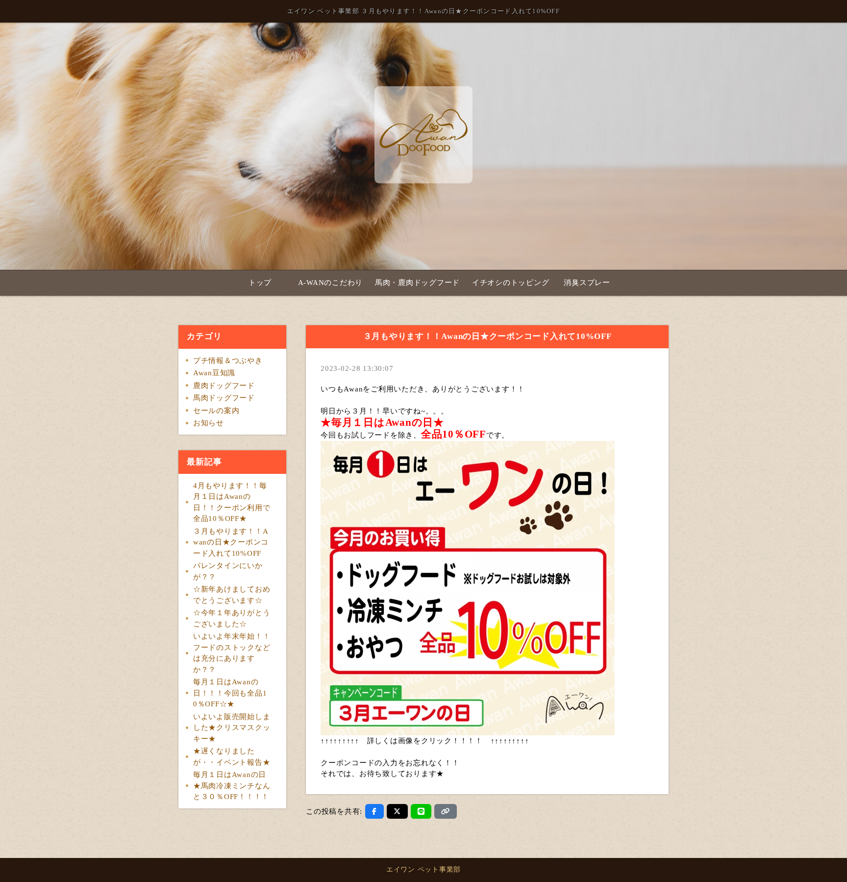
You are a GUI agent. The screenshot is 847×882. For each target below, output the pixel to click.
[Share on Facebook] (374, 811)
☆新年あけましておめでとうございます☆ (232, 594)
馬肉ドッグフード (224, 398)
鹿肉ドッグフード (224, 385)
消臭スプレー (587, 282)
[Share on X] (397, 811)
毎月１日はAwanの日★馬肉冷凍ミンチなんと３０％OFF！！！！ (232, 786)
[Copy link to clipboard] (445, 811)
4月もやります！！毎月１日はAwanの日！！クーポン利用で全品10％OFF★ (232, 502)
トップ (260, 282)
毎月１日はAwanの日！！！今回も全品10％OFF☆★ (230, 693)
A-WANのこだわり (330, 282)
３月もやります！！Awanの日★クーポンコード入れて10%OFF (231, 542)
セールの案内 (216, 411)
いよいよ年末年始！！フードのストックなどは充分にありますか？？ (232, 653)
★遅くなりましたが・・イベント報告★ (232, 756)
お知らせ (208, 423)
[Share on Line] (421, 811)
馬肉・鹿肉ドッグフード (417, 282)
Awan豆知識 (214, 373)
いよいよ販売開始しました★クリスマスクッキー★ (232, 728)
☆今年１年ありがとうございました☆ (232, 618)
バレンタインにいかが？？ (228, 571)
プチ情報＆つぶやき (228, 360)
